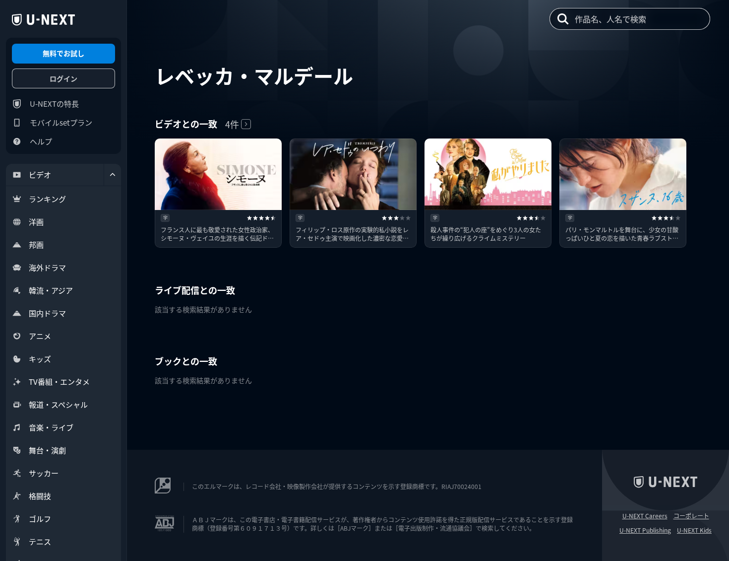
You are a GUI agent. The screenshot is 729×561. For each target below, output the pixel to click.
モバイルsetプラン (61, 122)
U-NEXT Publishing (645, 530)
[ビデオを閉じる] (112, 175)
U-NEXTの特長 (54, 103)
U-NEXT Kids (694, 530)
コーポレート (691, 516)
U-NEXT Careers (645, 516)
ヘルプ (41, 141)
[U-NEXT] (43, 20)
